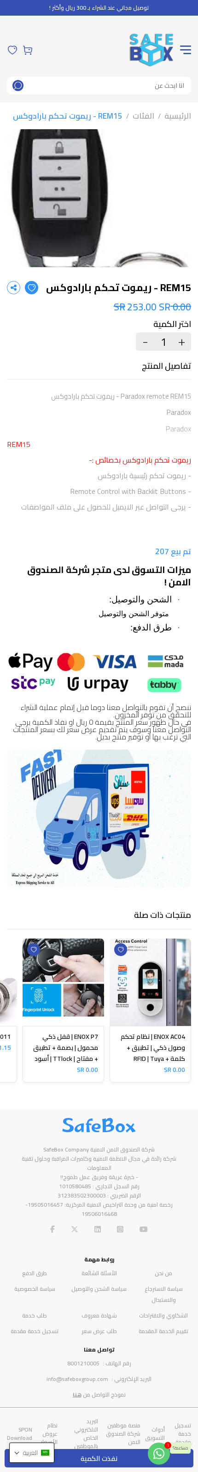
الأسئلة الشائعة (99, 1273)
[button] (32, 1452)
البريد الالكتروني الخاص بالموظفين (86, 1433)
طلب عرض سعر (99, 1331)
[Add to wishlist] (31, 287)
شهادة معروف (99, 1315)
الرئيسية (177, 116)
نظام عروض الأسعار (49, 1433)
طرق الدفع (34, 1273)
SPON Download (19, 1433)
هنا (77, 1394)
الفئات (143, 116)
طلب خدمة (34, 1315)
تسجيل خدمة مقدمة (34, 1331)
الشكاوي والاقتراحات (163, 1315)
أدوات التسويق (155, 1433)
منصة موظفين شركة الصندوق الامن (123, 1433)
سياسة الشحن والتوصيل (99, 1288)
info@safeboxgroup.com (77, 1379)
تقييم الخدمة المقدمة (163, 1331)
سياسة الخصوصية (34, 1288)
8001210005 (83, 1363)
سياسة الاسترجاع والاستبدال (164, 1294)
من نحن (163, 1273)
